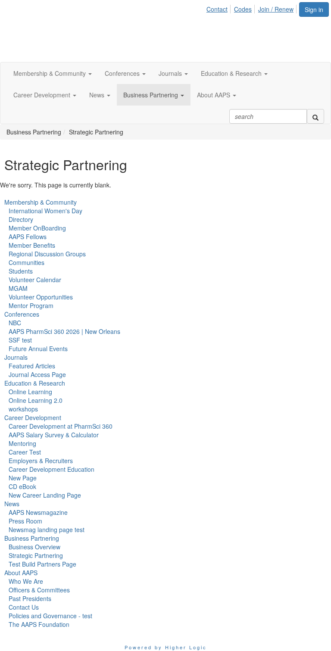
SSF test (20, 340)
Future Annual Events (38, 348)
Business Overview (34, 546)
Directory (21, 219)
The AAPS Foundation (39, 624)
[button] (52, 73)
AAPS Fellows (28, 236)
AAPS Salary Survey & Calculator (54, 434)
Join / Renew (276, 9)
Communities (26, 262)
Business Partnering (31, 538)
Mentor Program (31, 305)
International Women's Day (45, 210)
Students (21, 271)
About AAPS (20, 572)
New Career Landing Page (45, 495)
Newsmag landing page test (46, 529)
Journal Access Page (37, 374)
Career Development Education (51, 469)
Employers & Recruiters (41, 460)
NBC (15, 322)
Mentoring (22, 443)
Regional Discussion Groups (47, 253)
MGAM (18, 288)
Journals (16, 357)
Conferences (21, 314)
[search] (315, 116)
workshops (23, 409)
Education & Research (34, 383)
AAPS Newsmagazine (38, 512)
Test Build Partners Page (42, 564)
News (11, 503)
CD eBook (22, 486)
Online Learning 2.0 (35, 400)
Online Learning (30, 391)
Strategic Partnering (36, 555)
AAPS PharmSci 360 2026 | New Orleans (64, 331)
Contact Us (24, 607)
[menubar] (252, 7)
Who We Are (26, 581)
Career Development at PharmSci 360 (60, 426)
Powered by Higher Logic (166, 647)
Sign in (314, 9)
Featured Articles (32, 365)
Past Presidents (30, 598)
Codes (243, 9)
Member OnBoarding (37, 228)
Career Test (25, 452)
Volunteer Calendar (35, 279)
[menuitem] (219, 7)
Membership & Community (40, 202)
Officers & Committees (39, 590)
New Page (23, 477)
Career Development (32, 417)
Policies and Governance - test (50, 615)
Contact (217, 9)
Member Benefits (32, 245)
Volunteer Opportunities (41, 297)
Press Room (25, 521)
